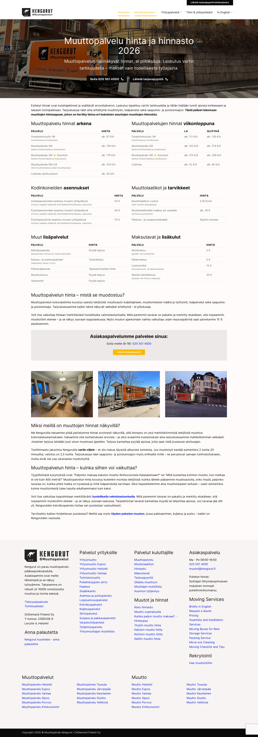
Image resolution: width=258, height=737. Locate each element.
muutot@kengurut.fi (202, 568)
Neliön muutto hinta (147, 638)
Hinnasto (124, 12)
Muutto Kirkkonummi (145, 707)
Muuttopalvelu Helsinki (37, 684)
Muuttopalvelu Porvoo (36, 702)
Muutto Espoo (141, 689)
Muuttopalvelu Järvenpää (94, 689)
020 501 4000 (142, 343)
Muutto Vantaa (141, 693)
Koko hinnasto (143, 607)
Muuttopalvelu (143, 559)
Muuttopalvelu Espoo (36, 689)
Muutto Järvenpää (199, 689)
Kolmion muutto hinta (148, 634)
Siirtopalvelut (88, 613)
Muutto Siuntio (196, 698)
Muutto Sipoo (141, 698)
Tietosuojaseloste (36, 602)
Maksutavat (142, 573)
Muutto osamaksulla (147, 611)
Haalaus (85, 586)
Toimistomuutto (90, 577)
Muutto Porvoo (142, 702)
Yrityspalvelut (170, 12)
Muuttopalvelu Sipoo (35, 698)
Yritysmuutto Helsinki (94, 568)
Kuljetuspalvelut (90, 609)
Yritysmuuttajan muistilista (97, 631)
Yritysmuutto (88, 559)
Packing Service (199, 638)
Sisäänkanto (88, 591)
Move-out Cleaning (202, 642)
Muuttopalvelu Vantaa (36, 693)
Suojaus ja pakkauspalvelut (97, 618)
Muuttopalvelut (144, 12)
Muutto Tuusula (197, 684)
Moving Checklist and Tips (206, 647)
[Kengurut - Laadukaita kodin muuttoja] (37, 12)
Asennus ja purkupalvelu (96, 595)
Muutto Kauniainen (199, 693)
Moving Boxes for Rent (204, 629)
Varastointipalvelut (92, 622)
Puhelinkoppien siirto (93, 582)
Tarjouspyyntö (143, 577)
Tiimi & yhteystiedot (199, 12)
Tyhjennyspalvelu (91, 627)
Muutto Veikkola (197, 702)
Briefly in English (200, 606)
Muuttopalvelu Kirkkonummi (40, 707)
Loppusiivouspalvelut (94, 600)
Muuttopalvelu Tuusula (92, 684)
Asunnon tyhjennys (146, 591)
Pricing (193, 615)
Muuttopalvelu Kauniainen (94, 693)
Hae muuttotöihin (200, 663)
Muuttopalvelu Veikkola (92, 702)
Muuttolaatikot (144, 564)
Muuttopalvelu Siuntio (91, 698)
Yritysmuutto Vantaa (93, 573)
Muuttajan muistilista (148, 586)
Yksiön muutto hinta (147, 625)
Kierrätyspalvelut (91, 604)
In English (223, 12)
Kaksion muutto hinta (148, 629)
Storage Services (200, 633)
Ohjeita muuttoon (145, 582)
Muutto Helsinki (142, 684)
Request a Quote (200, 611)
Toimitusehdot (34, 606)
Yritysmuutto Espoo (93, 564)
